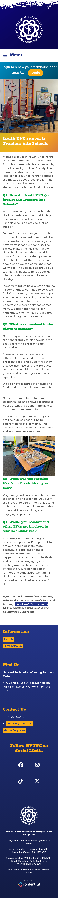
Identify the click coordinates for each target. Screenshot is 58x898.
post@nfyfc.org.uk (19, 723)
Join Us (8, 639)
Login (35, 72)
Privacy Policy (13, 646)
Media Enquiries (14, 730)
